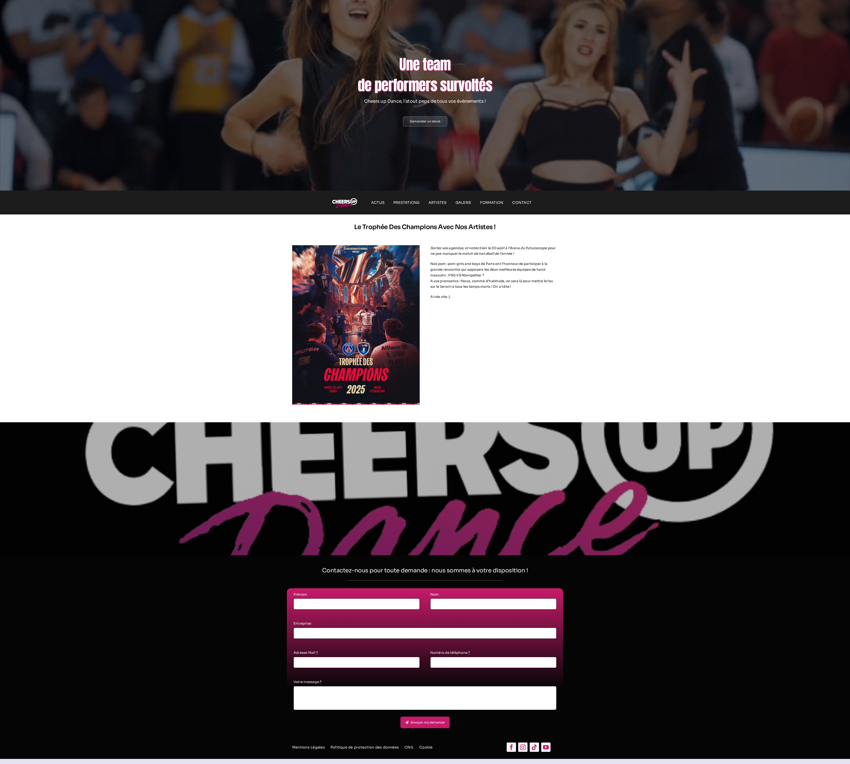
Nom (434, 594)
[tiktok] (534, 747)
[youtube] (546, 747)
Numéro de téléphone (450, 652)
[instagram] (522, 747)
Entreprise (302, 623)
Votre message (308, 682)
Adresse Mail (306, 652)
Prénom (300, 594)
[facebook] (511, 747)
